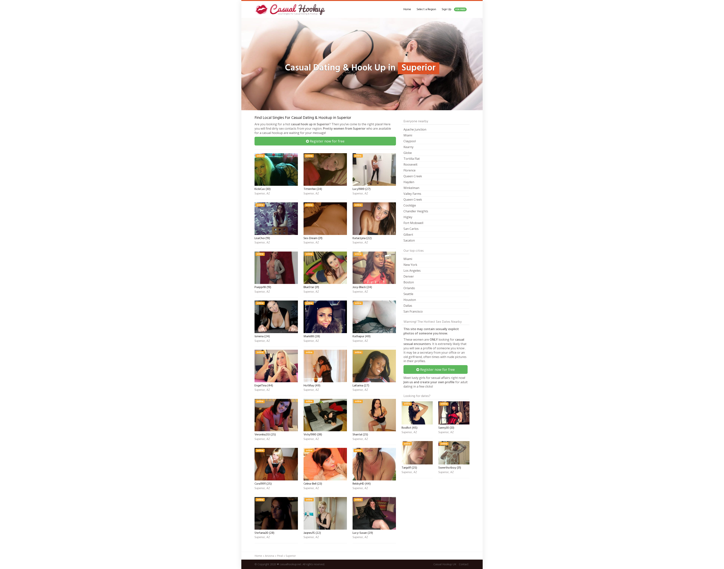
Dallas (407, 306)
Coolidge (409, 205)
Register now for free (326, 141)
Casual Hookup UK (444, 564)
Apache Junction (414, 129)
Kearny (408, 147)
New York (410, 265)
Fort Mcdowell (413, 223)
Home (407, 9)
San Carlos (411, 229)
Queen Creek (412, 176)
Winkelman (411, 188)
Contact (464, 564)
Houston (409, 300)
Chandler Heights (415, 211)
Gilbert (408, 234)
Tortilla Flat (411, 159)
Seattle (408, 294)
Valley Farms (412, 194)
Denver (408, 276)
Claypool (409, 141)
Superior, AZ (262, 194)
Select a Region (426, 9)
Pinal (280, 556)
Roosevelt (410, 164)
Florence (409, 170)
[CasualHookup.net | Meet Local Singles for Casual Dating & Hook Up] (290, 9)
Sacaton (409, 240)
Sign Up (453, 9)
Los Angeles (412, 270)
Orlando (409, 288)
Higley (407, 217)
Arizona (269, 556)
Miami (407, 135)
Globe (407, 153)
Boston (408, 282)
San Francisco (413, 311)
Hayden (408, 182)
